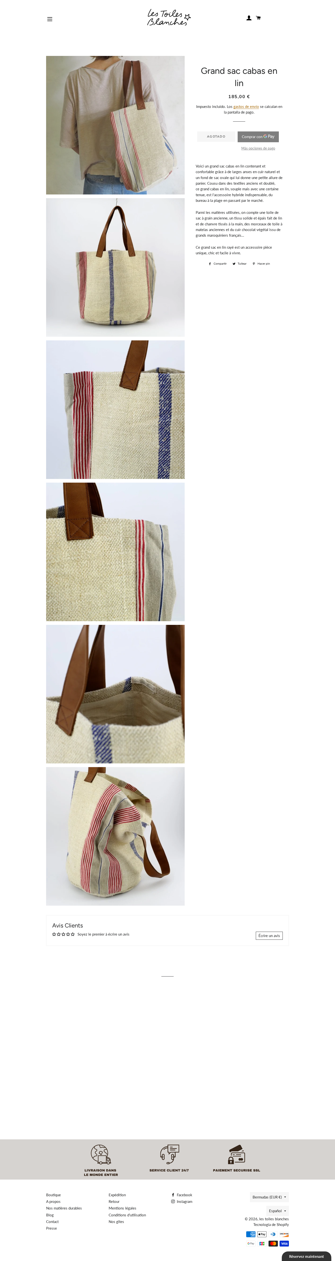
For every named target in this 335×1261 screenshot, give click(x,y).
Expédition (117, 1195)
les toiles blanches (274, 1219)
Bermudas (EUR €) (267, 1197)
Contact (52, 1221)
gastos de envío (246, 106)
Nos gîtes (116, 1221)
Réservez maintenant (306, 1256)
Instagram (184, 1201)
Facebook (184, 1195)
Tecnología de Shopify (271, 1224)
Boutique (53, 1195)
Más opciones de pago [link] (258, 148)
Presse (51, 1228)
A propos (53, 1201)
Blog (50, 1215)
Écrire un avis (269, 935)
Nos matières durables (64, 1208)
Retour (114, 1201)
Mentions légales (122, 1208)
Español (275, 1211)
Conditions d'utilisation (127, 1215)
